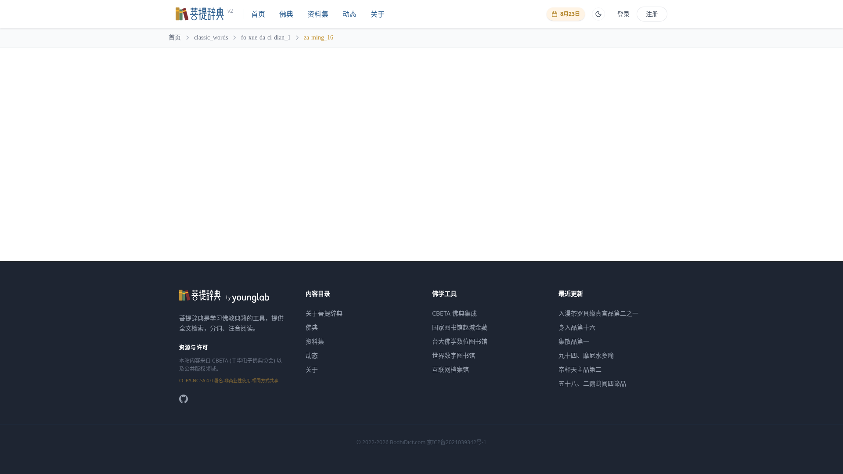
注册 (652, 14)
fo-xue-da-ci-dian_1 (266, 37)
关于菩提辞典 (324, 313)
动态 (349, 14)
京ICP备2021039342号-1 (456, 442)
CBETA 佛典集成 (454, 313)
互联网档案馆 (450, 369)
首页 (258, 14)
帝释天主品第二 (580, 369)
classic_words (211, 37)
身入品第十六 (576, 327)
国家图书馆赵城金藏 (459, 327)
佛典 (286, 14)
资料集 (317, 14)
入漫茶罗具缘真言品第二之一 (598, 313)
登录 (623, 14)
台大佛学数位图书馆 (459, 341)
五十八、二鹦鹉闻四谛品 (592, 383)
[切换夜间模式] (598, 14)
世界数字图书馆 (453, 355)
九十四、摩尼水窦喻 (586, 355)
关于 (378, 14)
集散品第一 (573, 341)
